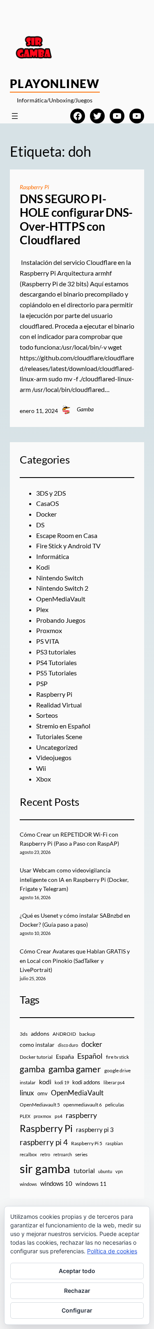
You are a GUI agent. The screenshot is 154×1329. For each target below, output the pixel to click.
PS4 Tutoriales (56, 662)
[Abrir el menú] (15, 116)
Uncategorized (57, 747)
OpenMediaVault (60, 599)
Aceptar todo (77, 1270)
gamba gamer (74, 1068)
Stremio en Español (63, 726)
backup (87, 1034)
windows (28, 1184)
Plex (42, 609)
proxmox (42, 1116)
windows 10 (56, 1183)
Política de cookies (112, 1251)
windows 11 (91, 1183)
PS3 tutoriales (56, 652)
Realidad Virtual (59, 705)
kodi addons (86, 1082)
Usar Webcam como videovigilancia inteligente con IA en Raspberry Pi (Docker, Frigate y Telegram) (74, 879)
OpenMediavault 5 (40, 1105)
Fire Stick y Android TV (68, 546)
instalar (28, 1082)
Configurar (77, 1310)
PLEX (25, 1116)
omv (42, 1093)
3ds (24, 1034)
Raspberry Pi (34, 186)
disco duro (68, 1045)
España (65, 1056)
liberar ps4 (113, 1082)
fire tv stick (117, 1057)
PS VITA (47, 641)
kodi (45, 1082)
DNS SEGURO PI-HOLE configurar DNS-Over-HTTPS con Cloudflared (76, 219)
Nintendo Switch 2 (62, 588)
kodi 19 (62, 1082)
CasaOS (47, 503)
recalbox (28, 1154)
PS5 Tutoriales (56, 673)
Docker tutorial (36, 1057)
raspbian (114, 1143)
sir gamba (45, 1168)
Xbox (43, 779)
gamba (32, 1069)
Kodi (43, 567)
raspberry (81, 1115)
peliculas (114, 1105)
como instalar (37, 1044)
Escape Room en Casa (66, 535)
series (81, 1154)
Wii (41, 768)
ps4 (58, 1116)
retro (45, 1154)
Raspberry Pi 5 (86, 1143)
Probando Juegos (60, 620)
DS (40, 525)
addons (40, 1033)
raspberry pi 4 (44, 1142)
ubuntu (105, 1171)
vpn (119, 1171)
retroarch (62, 1154)
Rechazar (77, 1290)
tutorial (84, 1170)
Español (90, 1055)
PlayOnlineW (55, 83)
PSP (42, 683)
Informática (52, 556)
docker (91, 1044)
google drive (117, 1070)
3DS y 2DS (51, 493)
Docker (46, 514)
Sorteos (47, 715)
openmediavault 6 (82, 1105)
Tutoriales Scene (59, 736)
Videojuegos (53, 757)
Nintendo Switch (59, 578)
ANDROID (64, 1034)
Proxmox (49, 630)
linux (27, 1093)
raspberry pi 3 (95, 1129)
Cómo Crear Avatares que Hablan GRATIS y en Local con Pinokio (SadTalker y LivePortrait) (75, 960)
